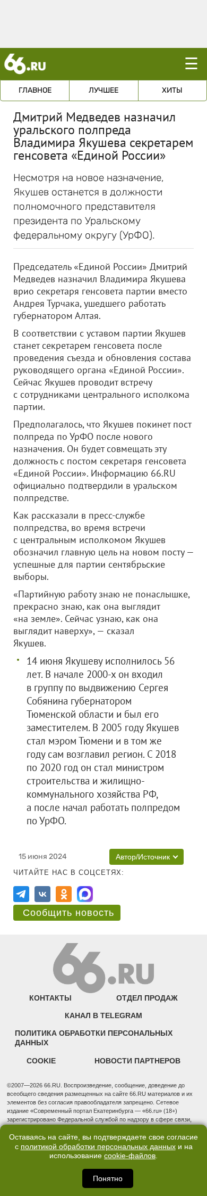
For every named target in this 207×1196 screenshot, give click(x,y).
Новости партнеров (137, 1060)
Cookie (41, 1060)
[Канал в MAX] (85, 894)
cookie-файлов (130, 1156)
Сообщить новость (68, 912)
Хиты (172, 90)
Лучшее (103, 90)
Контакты (50, 998)
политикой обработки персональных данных (98, 1147)
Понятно (108, 1178)
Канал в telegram (103, 1015)
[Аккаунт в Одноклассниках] (64, 894)
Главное (35, 90)
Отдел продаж (147, 998)
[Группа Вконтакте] (42, 894)
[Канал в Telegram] (21, 894)
